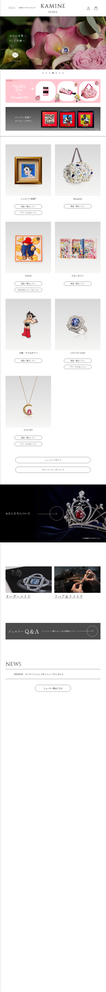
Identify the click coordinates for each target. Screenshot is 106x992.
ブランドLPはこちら (28, 212)
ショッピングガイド (53, 460)
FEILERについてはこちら (28, 289)
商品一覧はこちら (28, 206)
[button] (43, 72)
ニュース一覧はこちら (53, 688)
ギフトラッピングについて (53, 469)
